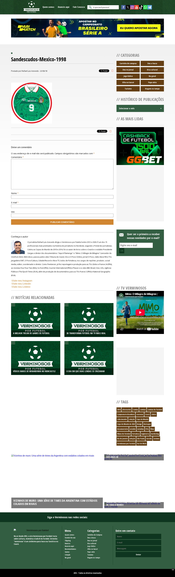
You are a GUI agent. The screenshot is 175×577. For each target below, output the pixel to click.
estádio (132, 429)
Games (67, 552)
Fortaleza (135, 434)
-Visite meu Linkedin (21, 284)
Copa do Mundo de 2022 (126, 424)
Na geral (152, 76)
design (139, 424)
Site (13, 211)
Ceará (147, 414)
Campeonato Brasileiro (126, 414)
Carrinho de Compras (94, 535)
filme (152, 429)
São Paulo (140, 438)
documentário (122, 429)
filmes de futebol (123, 434)
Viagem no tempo (152, 88)
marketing (155, 434)
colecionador (122, 419)
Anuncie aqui (63, 6)
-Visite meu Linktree (20, 287)
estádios (140, 429)
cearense (139, 414)
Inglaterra (145, 434)
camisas (143, 409)
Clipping (68, 540)
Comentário (17, 157)
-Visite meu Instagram (21, 281)
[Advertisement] (140, 196)
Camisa (135, 409)
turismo (156, 438)
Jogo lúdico (128, 76)
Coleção (67, 555)
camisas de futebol (155, 409)
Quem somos (48, 6)
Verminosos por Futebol (126, 443)
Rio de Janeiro (122, 438)
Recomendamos (70, 549)
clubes (153, 414)
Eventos (67, 543)
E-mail (14, 202)
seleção (132, 438)
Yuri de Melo (141, 443)
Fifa (146, 429)
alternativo (126, 409)
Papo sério (152, 82)
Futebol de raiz (70, 538)
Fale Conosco (79, 6)
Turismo (128, 88)
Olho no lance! (128, 82)
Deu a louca (152, 63)
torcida (149, 438)
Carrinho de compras (128, 63)
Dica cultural (152, 69)
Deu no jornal (128, 69)
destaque (147, 424)
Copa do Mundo (142, 419)
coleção (132, 419)
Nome (14, 193)
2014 (118, 409)
